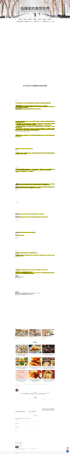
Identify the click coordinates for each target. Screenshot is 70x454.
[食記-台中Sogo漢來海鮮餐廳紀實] (35, 332)
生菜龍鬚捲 (35, 384)
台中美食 (35, 84)
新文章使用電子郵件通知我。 (18, 445)
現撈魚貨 (32, 384)
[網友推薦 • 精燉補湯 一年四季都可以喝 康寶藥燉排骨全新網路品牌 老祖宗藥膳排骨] (48, 349)
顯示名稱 (16, 419)
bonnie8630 (35, 392)
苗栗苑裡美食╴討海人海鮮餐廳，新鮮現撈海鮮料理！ (21, 336)
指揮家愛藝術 (25, 19)
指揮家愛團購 (49, 19)
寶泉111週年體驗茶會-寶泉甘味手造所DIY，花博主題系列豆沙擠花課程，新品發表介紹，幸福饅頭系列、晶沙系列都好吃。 (21, 355)
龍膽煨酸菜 (46, 384)
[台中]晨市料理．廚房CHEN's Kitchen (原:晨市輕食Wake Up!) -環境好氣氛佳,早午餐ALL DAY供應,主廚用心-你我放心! (35, 367)
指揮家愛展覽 (44, 19)
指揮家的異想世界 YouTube (28, 21)
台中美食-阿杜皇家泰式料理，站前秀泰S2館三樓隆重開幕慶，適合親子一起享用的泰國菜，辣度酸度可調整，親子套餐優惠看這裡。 (22, 367)
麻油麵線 (43, 384)
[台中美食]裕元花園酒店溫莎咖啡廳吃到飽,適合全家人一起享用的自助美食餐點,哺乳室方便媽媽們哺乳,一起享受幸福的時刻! (35, 380)
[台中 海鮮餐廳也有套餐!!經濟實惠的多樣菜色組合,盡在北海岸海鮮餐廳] (48, 332)
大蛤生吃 (17, 384)
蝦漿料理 (40, 384)
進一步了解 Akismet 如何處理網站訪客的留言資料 (32, 448)
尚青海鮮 (19, 384)
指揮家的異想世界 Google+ (37, 21)
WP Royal (18, 452)
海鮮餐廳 (27, 384)
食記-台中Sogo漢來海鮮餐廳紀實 (32, 336)
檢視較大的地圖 (16, 291)
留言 (15, 430)
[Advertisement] (35, 94)
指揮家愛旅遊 (20, 19)
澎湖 (29, 384)
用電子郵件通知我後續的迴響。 (19, 442)
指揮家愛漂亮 (39, 19)
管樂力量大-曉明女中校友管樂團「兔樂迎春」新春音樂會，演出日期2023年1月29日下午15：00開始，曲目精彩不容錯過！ (22, 380)
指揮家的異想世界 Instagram (47, 21)
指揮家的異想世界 (35, 8)
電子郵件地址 (17, 423)
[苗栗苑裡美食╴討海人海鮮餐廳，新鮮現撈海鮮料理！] (21, 332)
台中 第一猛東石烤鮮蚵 (32, 411)
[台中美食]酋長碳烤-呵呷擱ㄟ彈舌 (20, 411)
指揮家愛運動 (34, 19)
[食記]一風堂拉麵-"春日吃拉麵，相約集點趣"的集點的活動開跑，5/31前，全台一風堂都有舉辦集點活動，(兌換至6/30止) (48, 380)
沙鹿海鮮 (24, 384)
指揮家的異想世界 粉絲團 (20, 21)
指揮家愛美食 (30, 19)
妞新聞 (53, 21)
